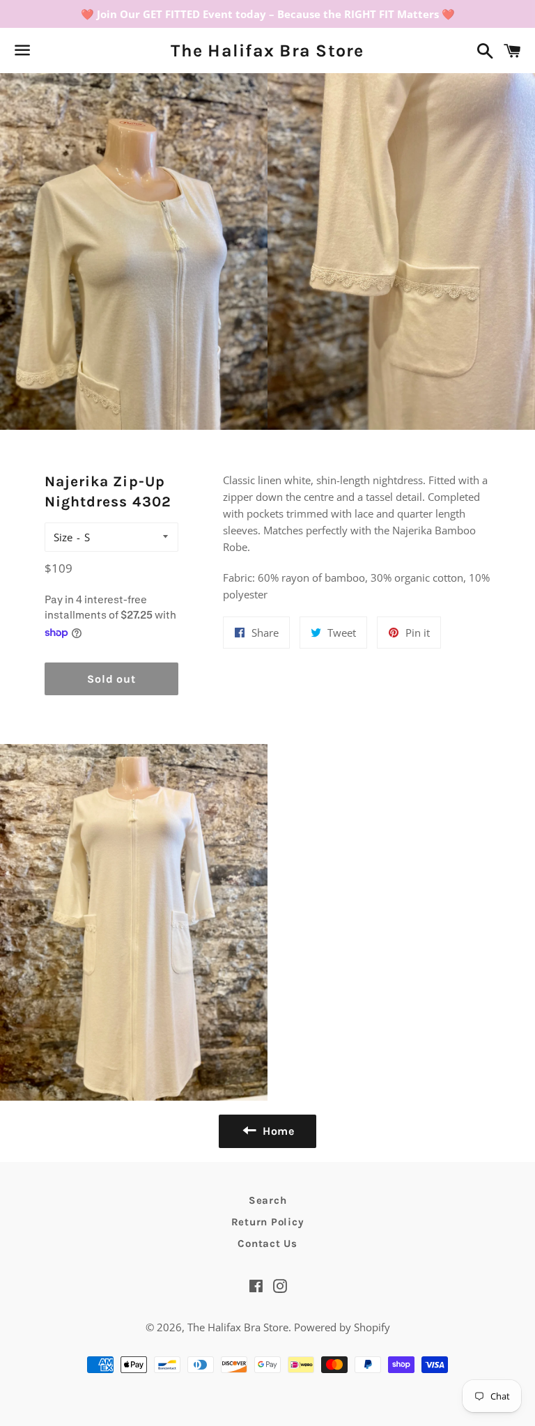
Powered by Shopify (342, 1327)
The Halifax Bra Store (267, 50)
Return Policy (267, 1222)
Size (63, 537)
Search (268, 1200)
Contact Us (267, 1243)
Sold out (111, 678)
